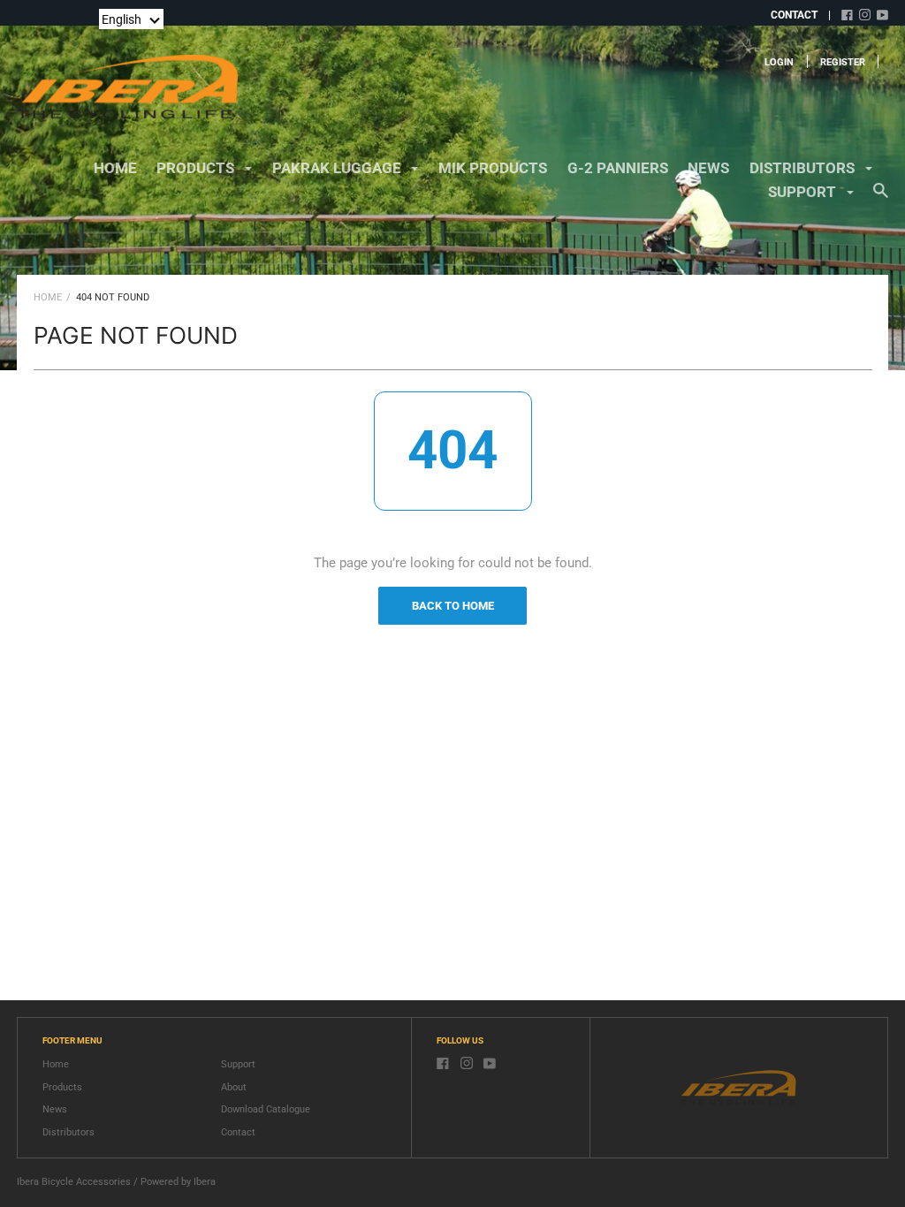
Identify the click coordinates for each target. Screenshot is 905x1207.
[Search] (880, 199)
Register (842, 62)
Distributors (68, 1132)
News (54, 1109)
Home (115, 168)
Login (779, 62)
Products (62, 1087)
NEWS (708, 168)
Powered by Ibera (178, 1182)
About (234, 1087)
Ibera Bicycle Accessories (74, 1182)
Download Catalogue (265, 1109)
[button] (131, 19)
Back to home (453, 605)
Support (238, 1064)
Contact (238, 1132)
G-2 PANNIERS (617, 168)
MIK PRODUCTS (492, 168)
